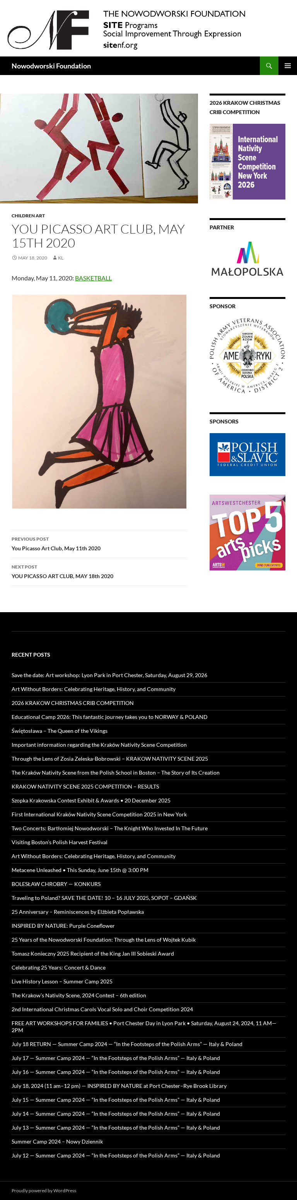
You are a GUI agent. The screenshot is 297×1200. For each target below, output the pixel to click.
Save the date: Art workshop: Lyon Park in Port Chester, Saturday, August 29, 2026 (109, 675)
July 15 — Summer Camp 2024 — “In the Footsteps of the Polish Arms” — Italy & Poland (116, 1099)
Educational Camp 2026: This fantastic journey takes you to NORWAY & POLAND (110, 717)
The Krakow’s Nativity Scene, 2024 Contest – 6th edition (79, 995)
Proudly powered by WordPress (44, 1190)
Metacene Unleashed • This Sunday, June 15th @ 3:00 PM (80, 870)
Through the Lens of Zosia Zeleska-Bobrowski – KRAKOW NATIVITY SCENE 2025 (110, 758)
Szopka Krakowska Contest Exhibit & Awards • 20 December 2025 (91, 800)
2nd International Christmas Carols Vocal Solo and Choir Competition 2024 (102, 1009)
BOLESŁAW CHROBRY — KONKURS (56, 884)
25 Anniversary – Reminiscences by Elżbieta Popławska (78, 911)
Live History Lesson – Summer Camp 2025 (62, 981)
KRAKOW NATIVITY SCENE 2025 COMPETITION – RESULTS (85, 786)
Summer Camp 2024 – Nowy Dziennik (57, 1141)
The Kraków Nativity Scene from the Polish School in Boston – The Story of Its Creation (116, 772)
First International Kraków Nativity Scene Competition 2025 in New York (99, 814)
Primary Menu (287, 65)
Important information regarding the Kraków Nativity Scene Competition (99, 744)
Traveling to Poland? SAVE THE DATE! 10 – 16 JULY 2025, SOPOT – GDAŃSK (104, 897)
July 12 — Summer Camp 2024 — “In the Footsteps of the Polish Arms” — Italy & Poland (116, 1155)
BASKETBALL (93, 278)
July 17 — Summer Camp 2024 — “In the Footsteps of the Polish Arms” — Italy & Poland (116, 1058)
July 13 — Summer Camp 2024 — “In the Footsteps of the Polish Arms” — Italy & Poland (116, 1127)
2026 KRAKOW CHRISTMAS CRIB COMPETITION (73, 703)
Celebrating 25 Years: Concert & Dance (59, 967)
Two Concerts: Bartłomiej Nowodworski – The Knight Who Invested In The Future (110, 828)
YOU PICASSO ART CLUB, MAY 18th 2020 (62, 571)
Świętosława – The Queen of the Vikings (60, 730)
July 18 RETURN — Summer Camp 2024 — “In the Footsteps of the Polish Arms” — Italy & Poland (127, 1044)
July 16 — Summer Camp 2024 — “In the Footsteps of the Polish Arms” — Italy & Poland (116, 1072)
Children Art (28, 215)
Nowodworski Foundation (51, 65)
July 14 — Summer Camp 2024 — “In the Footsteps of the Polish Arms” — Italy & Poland (116, 1113)
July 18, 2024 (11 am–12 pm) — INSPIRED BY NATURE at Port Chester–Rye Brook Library (119, 1085)
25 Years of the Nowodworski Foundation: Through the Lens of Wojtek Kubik (104, 939)
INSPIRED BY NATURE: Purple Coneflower (63, 925)
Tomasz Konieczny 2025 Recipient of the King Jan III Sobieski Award (93, 953)
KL (60, 258)
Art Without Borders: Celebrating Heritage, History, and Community (94, 689)
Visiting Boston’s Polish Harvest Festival (60, 842)
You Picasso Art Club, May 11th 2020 (56, 543)
